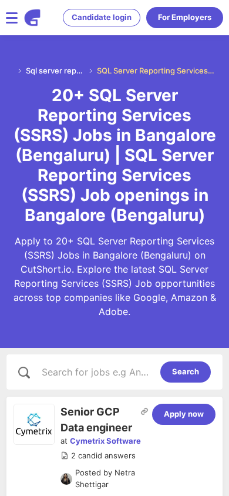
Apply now (184, 413)
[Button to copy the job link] (144, 411)
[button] (98, 456)
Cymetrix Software (105, 440)
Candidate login (102, 17)
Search (185, 371)
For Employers (184, 17)
